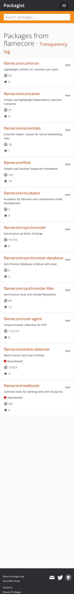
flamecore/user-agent (23, 318)
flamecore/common (21, 63)
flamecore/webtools (21, 385)
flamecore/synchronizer (25, 227)
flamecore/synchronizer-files (29, 288)
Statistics (7, 587)
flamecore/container (22, 93)
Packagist (14, 5)
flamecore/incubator (22, 193)
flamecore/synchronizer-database (33, 257)
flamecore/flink (17, 162)
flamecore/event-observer (27, 349)
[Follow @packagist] (60, 577)
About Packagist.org (13, 576)
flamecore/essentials (22, 128)
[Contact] (52, 577)
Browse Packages (12, 592)
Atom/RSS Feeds (11, 581)
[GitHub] (68, 577)
